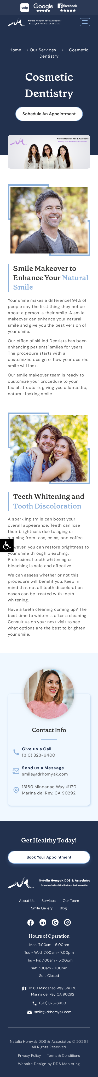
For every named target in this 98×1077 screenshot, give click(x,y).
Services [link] (49, 900)
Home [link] (15, 50)
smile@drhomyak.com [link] (45, 774)
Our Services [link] (43, 50)
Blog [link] (63, 908)
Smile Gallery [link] (42, 908)
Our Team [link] (71, 900)
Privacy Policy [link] (29, 1055)
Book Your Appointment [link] (49, 857)
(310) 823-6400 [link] (38, 755)
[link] (7, 545)
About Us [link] (26, 900)
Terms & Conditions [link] (63, 1055)
